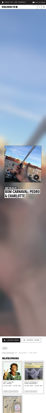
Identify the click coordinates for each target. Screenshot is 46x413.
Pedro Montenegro (8, 353)
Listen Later (32, 340)
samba (5, 348)
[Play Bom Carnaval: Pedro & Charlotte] (36, 177)
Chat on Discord (40, 2)
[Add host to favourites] (16, 353)
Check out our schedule (15, 2)
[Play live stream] (3, 2)
